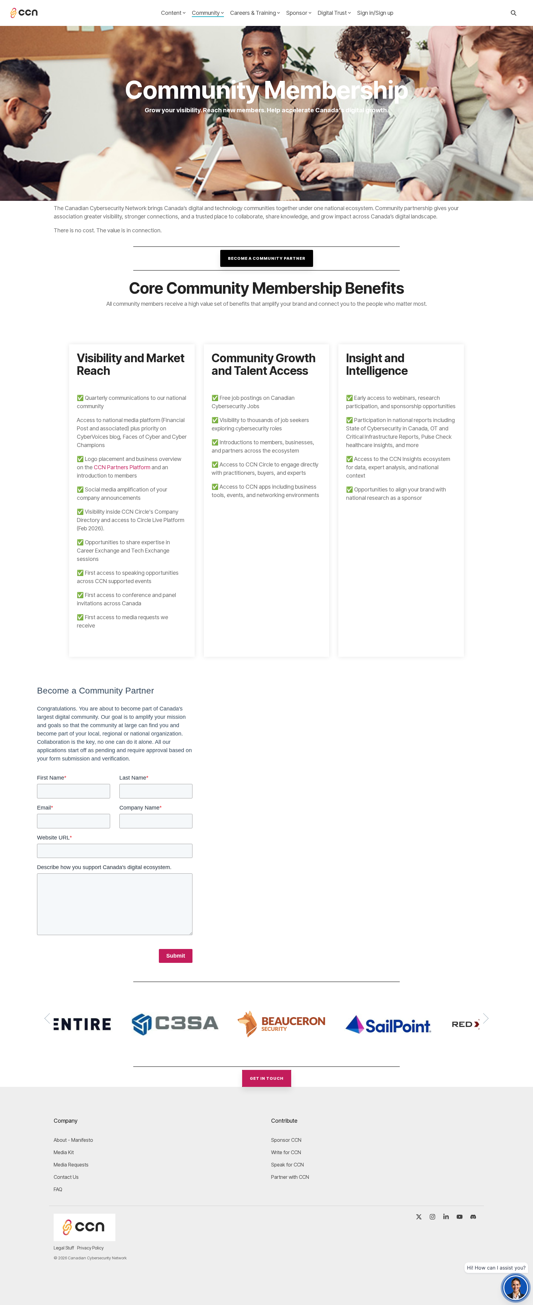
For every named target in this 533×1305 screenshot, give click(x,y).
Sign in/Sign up (375, 13)
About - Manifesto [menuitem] (73, 1140)
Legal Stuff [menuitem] (64, 1247)
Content (171, 13)
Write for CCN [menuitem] (286, 1152)
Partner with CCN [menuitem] (290, 1177)
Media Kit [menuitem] (64, 1152)
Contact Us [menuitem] (66, 1177)
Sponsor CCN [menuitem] (286, 1140)
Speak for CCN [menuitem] (287, 1165)
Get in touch (266, 1078)
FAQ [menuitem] (58, 1189)
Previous (49, 1018)
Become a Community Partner (266, 258)
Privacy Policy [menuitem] (90, 1247)
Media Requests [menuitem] (71, 1165)
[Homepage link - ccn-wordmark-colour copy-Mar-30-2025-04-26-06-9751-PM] (84, 1237)
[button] (419, 1217)
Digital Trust (332, 13)
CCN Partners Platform (122, 467)
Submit (175, 956)
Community (206, 13)
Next (483, 1018)
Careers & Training (253, 13)
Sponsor (296, 13)
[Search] (514, 13)
